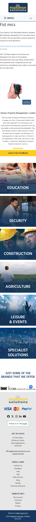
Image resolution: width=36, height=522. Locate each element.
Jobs (18, 471)
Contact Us (18, 465)
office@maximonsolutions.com (18, 451)
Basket (18, 503)
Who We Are (18, 477)
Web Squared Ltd (22, 513)
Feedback (18, 468)
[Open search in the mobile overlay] (31, 18)
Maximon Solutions (17, 516)
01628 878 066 (18, 454)
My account (18, 497)
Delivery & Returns (18, 486)
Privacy (18, 506)
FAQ (18, 474)
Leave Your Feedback (18, 153)
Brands (18, 483)
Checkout (18, 500)
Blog (18, 480)
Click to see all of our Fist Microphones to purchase (16, 47)
